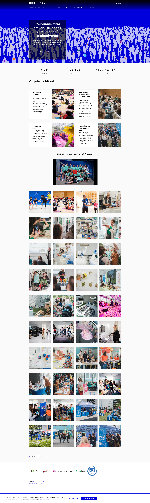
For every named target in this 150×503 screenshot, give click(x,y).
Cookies (41, 483)
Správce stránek (33, 483)
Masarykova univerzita (38, 481)
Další (48, 456)
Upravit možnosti (44, 499)
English (118, 3)
